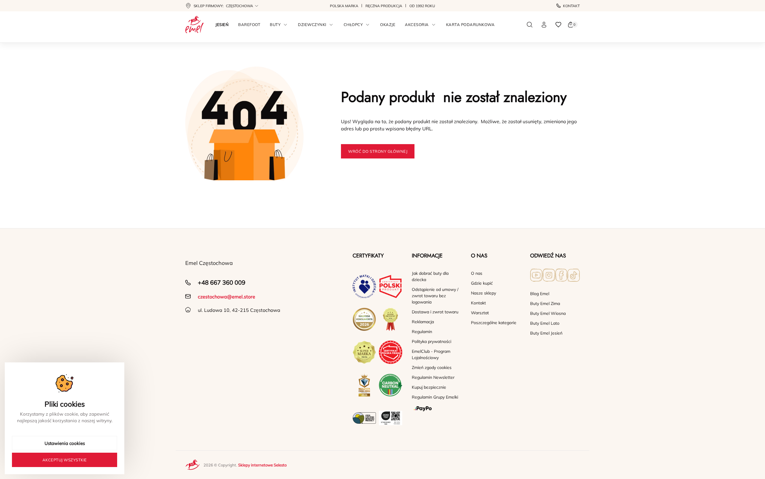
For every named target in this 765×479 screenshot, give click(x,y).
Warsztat (480, 312)
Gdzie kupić (482, 283)
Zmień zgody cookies (432, 367)
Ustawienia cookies (65, 443)
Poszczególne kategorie (493, 322)
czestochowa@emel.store (226, 297)
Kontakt (571, 6)
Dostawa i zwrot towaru (435, 312)
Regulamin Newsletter (433, 377)
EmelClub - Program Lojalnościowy (431, 354)
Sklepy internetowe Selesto (262, 465)
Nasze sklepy (483, 293)
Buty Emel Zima (545, 303)
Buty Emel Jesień (546, 333)
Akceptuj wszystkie (64, 459)
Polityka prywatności (431, 341)
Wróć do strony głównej (377, 151)
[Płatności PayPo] (436, 408)
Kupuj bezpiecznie (429, 387)
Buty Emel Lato (544, 323)
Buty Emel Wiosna (548, 313)
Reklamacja (423, 321)
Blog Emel (539, 293)
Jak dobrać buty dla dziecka (430, 276)
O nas (476, 273)
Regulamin (422, 331)
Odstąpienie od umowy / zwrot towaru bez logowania (435, 296)
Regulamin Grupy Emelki (435, 397)
